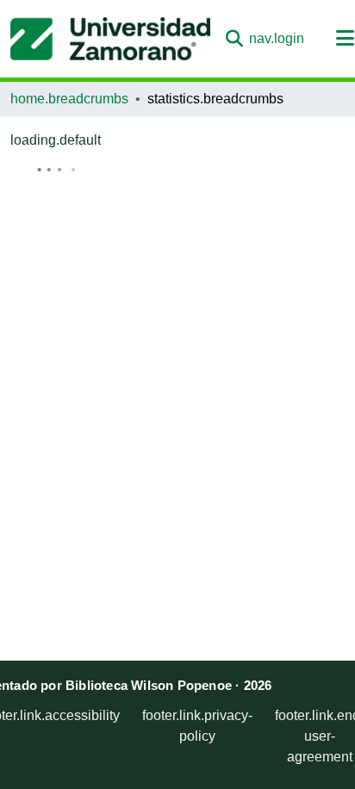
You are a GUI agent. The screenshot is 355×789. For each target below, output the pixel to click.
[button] (110, 38)
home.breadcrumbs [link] (69, 98)
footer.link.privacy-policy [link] (197, 725)
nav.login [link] (276, 38)
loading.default (55, 140)
